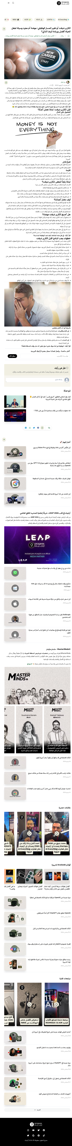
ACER (26, 20)
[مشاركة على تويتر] (34, 428)
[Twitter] (28, 1135)
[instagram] (28, 1130)
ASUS (38, 20)
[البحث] (13, 3)
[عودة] (4, 29)
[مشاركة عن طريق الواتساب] (30, 428)
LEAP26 (49, 20)
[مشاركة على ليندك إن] (26, 428)
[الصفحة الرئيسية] (63, 3)
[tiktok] (44, 1135)
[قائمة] (8, 3)
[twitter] (38, 1130)
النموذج (29, 664)
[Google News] (33, 1135)
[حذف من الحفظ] (6, 82)
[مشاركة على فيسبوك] (38, 428)
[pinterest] (38, 1135)
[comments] (49, 428)
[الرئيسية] (68, 36)
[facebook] (44, 1130)
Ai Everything (62, 20)
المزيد (38, 1110)
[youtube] (33, 1130)
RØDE (15, 20)
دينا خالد (63, 82)
